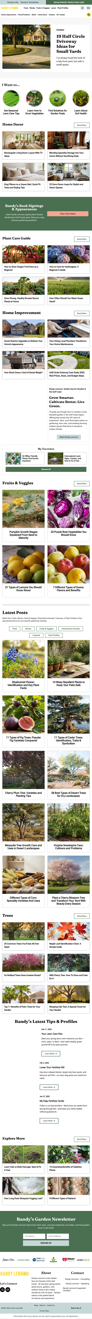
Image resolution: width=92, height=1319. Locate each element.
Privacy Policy (44, 1311)
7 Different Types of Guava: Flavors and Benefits (68, 589)
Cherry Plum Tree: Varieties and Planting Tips (23, 794)
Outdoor (52, 15)
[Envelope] (88, 8)
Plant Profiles (62, 8)
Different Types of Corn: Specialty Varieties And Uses (23, 899)
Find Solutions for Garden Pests (57, 112)
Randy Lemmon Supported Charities (74, 1289)
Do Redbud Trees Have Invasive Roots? (22, 975)
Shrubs (32, 8)
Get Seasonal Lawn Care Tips (11, 112)
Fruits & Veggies (43, 8)
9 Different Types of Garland (62, 1198)
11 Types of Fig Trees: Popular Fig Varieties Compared (23, 739)
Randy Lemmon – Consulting (77, 1279)
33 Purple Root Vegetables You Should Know (68, 533)
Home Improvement (8, 15)
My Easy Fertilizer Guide (52, 1101)
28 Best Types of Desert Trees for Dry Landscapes (68, 794)
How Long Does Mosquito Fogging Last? (23, 1198)
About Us (42, 1305)
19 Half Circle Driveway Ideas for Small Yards (70, 44)
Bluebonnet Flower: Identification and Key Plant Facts (23, 685)
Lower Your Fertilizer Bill (52, 1067)
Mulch (34, 15)
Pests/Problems (24, 15)
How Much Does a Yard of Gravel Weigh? (23, 372)
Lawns (53, 8)
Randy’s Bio (13, 2)
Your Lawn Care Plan (52, 1033)
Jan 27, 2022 (45, 1096)
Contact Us (51, 1305)
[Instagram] (82, 8)
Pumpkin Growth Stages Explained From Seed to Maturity (23, 534)
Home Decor (42, 15)
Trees (26, 8)
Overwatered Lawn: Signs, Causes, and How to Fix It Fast (72, 458)
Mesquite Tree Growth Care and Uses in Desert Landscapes (23, 847)
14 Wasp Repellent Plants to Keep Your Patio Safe (68, 684)
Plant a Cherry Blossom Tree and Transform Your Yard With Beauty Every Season (68, 900)
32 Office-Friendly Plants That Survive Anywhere (30, 458)
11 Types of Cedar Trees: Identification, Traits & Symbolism (68, 740)
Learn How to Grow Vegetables (34, 112)
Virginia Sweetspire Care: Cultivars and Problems (68, 847)
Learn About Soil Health (80, 112)
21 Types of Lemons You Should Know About (23, 589)
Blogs (36, 1305)
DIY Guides (61, 15)
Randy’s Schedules (30, 2)
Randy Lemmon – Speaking (77, 1283)
